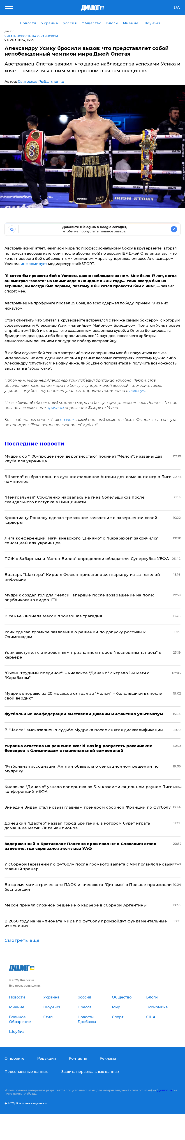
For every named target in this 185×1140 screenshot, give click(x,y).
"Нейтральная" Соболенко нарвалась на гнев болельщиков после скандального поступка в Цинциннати (75, 499)
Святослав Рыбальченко (41, 81)
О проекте (14, 1058)
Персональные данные (27, 1072)
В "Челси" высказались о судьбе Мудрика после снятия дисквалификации (84, 730)
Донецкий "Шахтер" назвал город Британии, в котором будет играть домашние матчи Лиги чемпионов (77, 825)
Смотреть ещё (22, 940)
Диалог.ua (164, 1090)
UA (177, 7)
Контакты (78, 1058)
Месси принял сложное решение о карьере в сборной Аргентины (76, 905)
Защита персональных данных (90, 1072)
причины (55, 408)
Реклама (108, 1058)
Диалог (9, 31)
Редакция (46, 1058)
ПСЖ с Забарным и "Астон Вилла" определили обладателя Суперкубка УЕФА (87, 558)
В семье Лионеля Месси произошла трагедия (53, 616)
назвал (67, 420)
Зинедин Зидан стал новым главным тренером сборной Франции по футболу (88, 807)
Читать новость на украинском (31, 36)
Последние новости (34, 443)
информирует (34, 264)
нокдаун (137, 391)
